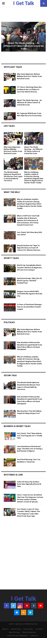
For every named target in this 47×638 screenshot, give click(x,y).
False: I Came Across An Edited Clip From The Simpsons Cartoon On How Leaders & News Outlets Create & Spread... (30, 498)
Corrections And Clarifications (17, 635)
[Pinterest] (27, 605)
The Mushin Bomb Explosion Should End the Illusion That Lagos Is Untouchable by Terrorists (13, 176)
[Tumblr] (33, 605)
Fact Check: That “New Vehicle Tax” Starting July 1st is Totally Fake (29, 435)
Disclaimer (39, 629)
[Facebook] (6, 605)
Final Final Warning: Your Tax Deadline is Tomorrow (28, 460)
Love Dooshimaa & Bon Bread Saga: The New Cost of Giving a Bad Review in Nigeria (29, 448)
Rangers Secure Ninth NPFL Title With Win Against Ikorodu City (29, 293)
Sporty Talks (11, 258)
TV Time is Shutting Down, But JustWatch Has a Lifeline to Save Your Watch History (29, 89)
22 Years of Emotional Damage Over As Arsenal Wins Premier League (29, 306)
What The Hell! (12, 192)
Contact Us (34, 635)
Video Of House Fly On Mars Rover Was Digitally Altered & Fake (29, 484)
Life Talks (9, 126)
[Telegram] (30, 612)
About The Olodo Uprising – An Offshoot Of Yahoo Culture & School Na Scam (23, 46)
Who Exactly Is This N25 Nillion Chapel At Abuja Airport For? (29, 412)
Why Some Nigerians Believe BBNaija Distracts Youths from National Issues (29, 76)
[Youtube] (40, 605)
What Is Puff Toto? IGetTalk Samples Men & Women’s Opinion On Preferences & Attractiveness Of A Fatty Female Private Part (28, 220)
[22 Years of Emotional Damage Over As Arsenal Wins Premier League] (10, 307)
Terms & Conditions (29, 632)
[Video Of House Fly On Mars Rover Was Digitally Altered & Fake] (10, 485)
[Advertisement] (23, 560)
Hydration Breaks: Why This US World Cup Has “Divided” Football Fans (29, 280)
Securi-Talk (10, 375)
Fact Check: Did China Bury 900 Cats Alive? (29, 233)
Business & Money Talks (17, 426)
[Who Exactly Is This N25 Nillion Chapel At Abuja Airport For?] (10, 414)
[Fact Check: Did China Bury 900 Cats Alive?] (10, 235)
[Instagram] (20, 605)
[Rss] (23, 612)
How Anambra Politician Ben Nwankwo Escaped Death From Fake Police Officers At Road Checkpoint (29, 346)
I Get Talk (23, 3)
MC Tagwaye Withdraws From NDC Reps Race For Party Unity (29, 114)
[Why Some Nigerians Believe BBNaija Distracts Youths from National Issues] (10, 77)
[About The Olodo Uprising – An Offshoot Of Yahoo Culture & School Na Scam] (10, 103)
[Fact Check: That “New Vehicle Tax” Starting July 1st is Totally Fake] (10, 436)
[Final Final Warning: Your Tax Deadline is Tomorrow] (10, 462)
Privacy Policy (28, 629)
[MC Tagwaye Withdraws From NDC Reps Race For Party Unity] (10, 116)
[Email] (17, 612)
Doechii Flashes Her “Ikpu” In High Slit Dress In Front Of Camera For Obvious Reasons (28, 247)
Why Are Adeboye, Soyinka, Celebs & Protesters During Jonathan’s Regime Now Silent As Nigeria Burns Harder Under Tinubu (33, 177)
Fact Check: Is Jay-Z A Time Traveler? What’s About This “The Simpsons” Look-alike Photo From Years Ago (28, 512)
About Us (5, 629)
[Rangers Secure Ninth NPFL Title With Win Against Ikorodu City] (10, 294)
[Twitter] (13, 605)
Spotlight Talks (13, 67)
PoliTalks (9, 322)
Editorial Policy (16, 629)
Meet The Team (14, 632)
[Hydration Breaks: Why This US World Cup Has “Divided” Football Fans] (10, 281)
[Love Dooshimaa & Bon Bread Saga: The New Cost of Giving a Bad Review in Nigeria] (10, 449)
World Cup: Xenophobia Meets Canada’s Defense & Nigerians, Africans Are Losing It (29, 267)
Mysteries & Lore (13, 475)
